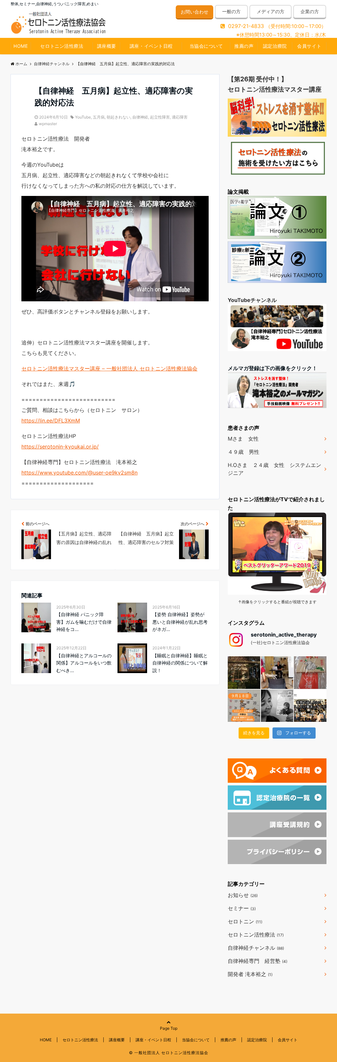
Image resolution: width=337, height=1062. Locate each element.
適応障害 (180, 117)
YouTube (83, 117)
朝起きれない (118, 117)
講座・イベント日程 (151, 46)
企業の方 (309, 11)
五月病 (99, 117)
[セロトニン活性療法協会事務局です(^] (244, 672)
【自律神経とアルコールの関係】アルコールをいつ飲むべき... (84, 663)
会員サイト (309, 46)
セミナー (242, 908)
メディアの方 (270, 11)
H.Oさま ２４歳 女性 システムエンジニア (274, 469)
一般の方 (231, 11)
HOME (20, 46)
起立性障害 (160, 117)
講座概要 (106, 46)
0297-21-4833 (246, 26)
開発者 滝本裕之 (250, 974)
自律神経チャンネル (256, 947)
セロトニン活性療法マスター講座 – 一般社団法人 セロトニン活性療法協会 (109, 368)
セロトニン (245, 921)
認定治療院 (275, 46)
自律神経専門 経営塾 (257, 961)
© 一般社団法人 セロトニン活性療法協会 (168, 1052)
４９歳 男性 (243, 452)
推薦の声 (243, 46)
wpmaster (48, 123)
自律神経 (140, 117)
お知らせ (243, 895)
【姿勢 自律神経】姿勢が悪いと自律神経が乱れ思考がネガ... (180, 622)
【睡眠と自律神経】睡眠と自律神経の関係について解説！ (180, 663)
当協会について (206, 46)
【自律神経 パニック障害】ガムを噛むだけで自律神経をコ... (84, 622)
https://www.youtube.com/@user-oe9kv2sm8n (79, 472)
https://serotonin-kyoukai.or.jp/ (60, 446)
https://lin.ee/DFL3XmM (50, 420)
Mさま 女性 (243, 438)
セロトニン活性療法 (61, 46)
